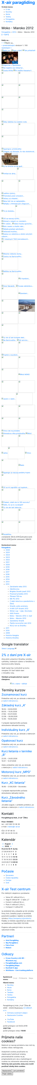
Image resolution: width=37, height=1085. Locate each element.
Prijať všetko (7, 1074)
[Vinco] (28, 453)
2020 (8, 565)
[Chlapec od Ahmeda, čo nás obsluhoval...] (18, 151)
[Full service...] (22, 340)
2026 (8, 550)
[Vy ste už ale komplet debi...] (13, 337)
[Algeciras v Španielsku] (11, 65)
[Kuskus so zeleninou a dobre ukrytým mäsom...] (18, 235)
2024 (8, 555)
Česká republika (12, 878)
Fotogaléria (10, 19)
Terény (8, 17)
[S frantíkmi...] (24, 278)
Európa (8, 880)
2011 (7, 628)
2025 (8, 552)
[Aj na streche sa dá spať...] (12, 166)
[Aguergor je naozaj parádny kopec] (16, 472)
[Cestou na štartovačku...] (12, 256)
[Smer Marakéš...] (9, 286)
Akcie (8, 14)
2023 (8, 557)
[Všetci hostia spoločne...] (22, 224)
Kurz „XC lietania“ (13, 782)
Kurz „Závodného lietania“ (13, 799)
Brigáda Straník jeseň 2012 (20, 591)
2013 (7, 582)
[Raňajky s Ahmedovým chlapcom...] (16, 204)
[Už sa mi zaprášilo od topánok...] (15, 487)
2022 (8, 560)
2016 (7, 574)
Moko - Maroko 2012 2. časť (21, 616)
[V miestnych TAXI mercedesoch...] (15, 239)
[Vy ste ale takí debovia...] (12, 507)
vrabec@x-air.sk (13, 827)
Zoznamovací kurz (14, 694)
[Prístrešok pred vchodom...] (13, 196)
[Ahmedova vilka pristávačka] (14, 433)
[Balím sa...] (6, 50)
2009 (8, 633)
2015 (7, 577)
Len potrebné (18, 1071)
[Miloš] (28, 433)
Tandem (10, 992)
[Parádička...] (7, 534)
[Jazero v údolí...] (9, 399)
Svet (7, 883)
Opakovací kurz (12, 740)
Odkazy (8, 954)
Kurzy (9, 990)
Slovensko (10, 875)
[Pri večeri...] (7, 224)
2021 (7, 562)
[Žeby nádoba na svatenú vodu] (14, 122)
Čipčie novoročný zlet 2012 (20, 623)
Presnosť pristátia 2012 (19, 594)
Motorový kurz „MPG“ (16, 772)
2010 (7, 630)
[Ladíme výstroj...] (9, 193)
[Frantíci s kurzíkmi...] (10, 355)
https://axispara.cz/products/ (19, 918)
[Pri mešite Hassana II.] (22, 70)
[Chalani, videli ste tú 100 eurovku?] (16, 502)
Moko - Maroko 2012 (18, 618)
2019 (7, 567)
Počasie (8, 871)
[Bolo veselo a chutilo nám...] (13, 226)
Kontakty (9, 22)
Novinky (9, 12)
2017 (7, 572)
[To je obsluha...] (8, 211)
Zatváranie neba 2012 (18, 587)
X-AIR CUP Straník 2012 (19, 608)
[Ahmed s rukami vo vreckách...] (14, 221)
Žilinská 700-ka (16, 596)
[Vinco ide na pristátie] (11, 431)
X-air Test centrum (16, 889)
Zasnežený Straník (17, 621)
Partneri (8, 936)
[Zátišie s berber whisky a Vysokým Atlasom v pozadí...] (26, 305)
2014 (7, 579)
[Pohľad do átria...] (9, 173)
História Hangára (12, 635)
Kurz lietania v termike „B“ (17, 753)
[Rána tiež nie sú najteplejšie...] (14, 201)
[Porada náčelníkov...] (24, 286)
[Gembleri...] (23, 293)
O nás (8, 9)
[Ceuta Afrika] (7, 70)
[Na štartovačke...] (9, 340)
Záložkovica (14, 589)
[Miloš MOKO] (24, 374)
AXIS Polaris (14, 613)
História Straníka (12, 638)
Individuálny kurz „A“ (16, 730)
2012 (14, 32)
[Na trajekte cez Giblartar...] (13, 68)
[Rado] (21, 465)
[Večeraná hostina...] (10, 231)
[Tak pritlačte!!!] (29, 50)
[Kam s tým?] (17, 50)
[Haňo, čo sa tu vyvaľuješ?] (12, 505)
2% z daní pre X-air (16, 655)
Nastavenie (6, 1071)
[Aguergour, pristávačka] (11, 149)
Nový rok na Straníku (18, 626)
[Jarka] (5, 453)
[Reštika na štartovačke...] (12, 271)
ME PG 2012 (14, 599)
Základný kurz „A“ (14, 705)
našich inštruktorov (10, 701)
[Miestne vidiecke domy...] (12, 254)
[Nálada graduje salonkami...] (13, 229)
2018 (7, 569)
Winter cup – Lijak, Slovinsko (21, 611)
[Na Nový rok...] (10, 58)
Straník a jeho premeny (19, 606)
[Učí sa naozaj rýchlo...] (11, 218)
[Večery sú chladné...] (10, 198)
